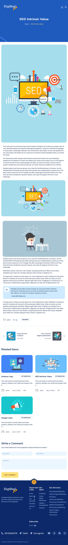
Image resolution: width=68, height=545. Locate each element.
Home (27, 24)
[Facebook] (59, 533)
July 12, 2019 (16, 390)
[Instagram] (54, 533)
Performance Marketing (57, 507)
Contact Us (32, 507)
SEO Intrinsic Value (43, 376)
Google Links (7, 418)
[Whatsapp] (65, 533)
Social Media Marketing (42, 498)
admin (9, 320)
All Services (53, 515)
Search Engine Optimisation (54, 511)
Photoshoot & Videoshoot (57, 502)
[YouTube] (49, 533)
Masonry (25, 319)
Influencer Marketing (56, 499)
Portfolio (32, 503)
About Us (32, 496)
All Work (41, 508)
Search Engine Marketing (57, 494)
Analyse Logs (7, 376)
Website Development (43, 504)
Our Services (32, 500)
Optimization (26, 376)
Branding (42, 493)
